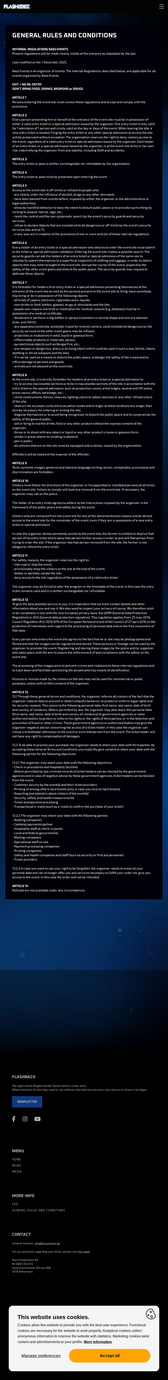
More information (98, 1342)
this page (84, 1251)
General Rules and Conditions (38, 1210)
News (16, 1165)
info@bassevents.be (47, 1243)
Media (17, 1171)
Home (16, 1159)
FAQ (15, 1204)
